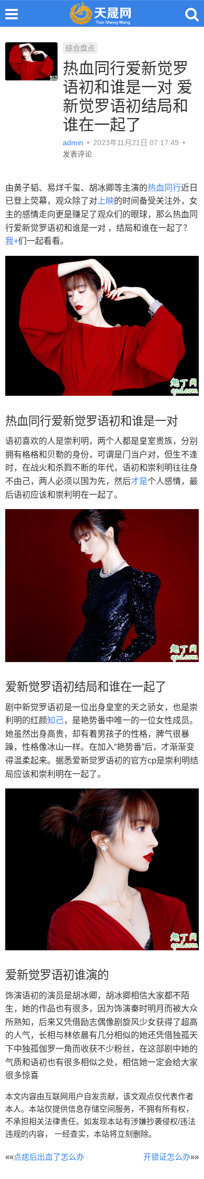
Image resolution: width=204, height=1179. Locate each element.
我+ (11, 241)
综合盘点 (80, 48)
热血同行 (164, 187)
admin (74, 142)
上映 (105, 200)
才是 (139, 481)
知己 (55, 720)
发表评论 (77, 154)
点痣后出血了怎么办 (49, 1156)
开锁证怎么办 (166, 1156)
